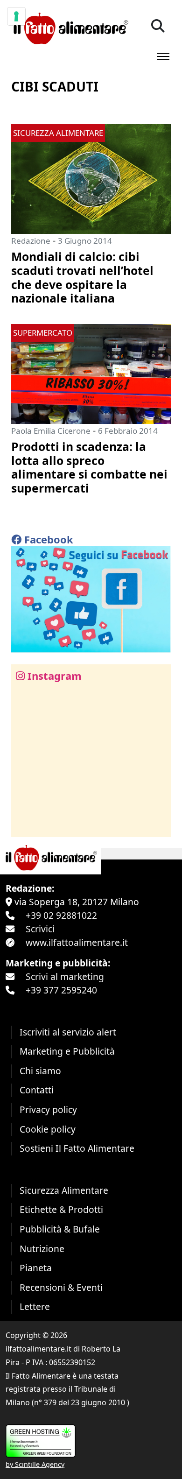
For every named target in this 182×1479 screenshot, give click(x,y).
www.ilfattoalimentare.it (77, 942)
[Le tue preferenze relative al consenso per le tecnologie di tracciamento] (16, 16)
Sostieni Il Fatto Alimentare (77, 1148)
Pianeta (36, 1267)
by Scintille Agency (35, 1464)
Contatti (37, 1090)
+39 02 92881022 (61, 915)
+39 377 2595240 (61, 990)
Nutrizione (42, 1248)
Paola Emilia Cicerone (51, 430)
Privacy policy (48, 1109)
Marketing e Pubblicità (67, 1051)
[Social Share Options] (25, 825)
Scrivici (40, 929)
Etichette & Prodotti (61, 1209)
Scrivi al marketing (65, 976)
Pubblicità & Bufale (60, 1229)
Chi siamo (40, 1070)
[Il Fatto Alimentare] (69, 27)
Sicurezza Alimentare (64, 1190)
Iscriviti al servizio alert (68, 1032)
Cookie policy (48, 1129)
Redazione (30, 240)
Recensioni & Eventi (61, 1287)
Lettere (35, 1306)
